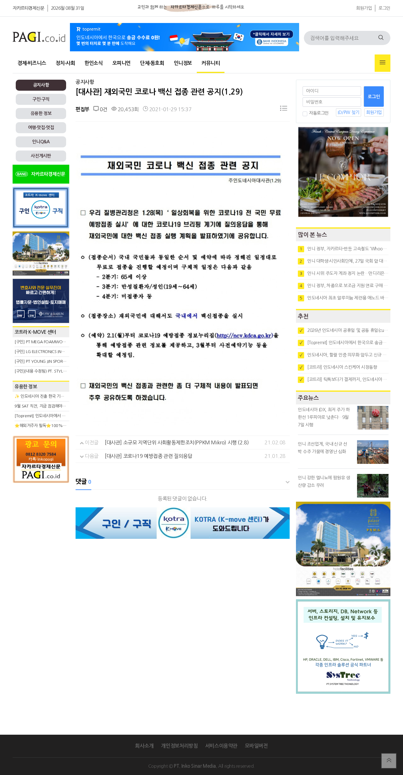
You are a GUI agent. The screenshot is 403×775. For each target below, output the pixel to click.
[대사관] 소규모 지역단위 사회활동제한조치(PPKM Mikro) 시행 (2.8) (177, 442)
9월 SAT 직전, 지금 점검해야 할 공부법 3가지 (52, 406)
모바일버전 (256, 746)
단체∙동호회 (152, 63)
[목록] (283, 109)
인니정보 (183, 63)
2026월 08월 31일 (67, 8)
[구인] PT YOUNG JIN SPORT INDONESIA (50, 361)
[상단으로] (389, 761)
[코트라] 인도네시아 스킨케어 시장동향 (338, 367)
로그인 (384, 8)
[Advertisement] (41, 543)
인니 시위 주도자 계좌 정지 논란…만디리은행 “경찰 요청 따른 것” (344, 273)
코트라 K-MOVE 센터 (35, 332)
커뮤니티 (211, 63)
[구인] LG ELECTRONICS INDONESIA (45, 352)
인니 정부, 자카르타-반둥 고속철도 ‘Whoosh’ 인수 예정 (344, 249)
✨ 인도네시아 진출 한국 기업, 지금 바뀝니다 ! (53, 396)
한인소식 (93, 63)
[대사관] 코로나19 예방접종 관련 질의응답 (148, 456)
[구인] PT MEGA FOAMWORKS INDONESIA (52, 342)
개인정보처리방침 (179, 746)
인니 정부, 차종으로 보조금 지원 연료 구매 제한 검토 (344, 285)
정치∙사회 (65, 63)
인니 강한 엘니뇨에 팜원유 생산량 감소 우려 (324, 481)
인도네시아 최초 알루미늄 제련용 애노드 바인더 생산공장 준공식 (344, 298)
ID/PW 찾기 (348, 112)
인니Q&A (40, 142)
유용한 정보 (41, 113)
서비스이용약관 (221, 746)
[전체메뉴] (382, 63)
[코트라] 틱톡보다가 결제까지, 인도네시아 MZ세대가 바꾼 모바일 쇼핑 (344, 379)
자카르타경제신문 (28, 8)
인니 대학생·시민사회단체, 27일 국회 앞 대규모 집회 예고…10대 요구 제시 (344, 261)
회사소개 (144, 746)
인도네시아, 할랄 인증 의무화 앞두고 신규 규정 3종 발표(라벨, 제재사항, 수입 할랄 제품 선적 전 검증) (344, 355)
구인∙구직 (40, 99)
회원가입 (364, 8)
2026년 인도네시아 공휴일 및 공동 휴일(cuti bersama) (344, 330)
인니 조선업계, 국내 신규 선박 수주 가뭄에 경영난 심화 (322, 448)
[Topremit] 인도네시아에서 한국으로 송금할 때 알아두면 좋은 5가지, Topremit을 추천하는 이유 (344, 342)
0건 (103, 109)
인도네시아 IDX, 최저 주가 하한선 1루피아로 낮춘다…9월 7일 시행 (324, 417)
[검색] (381, 38)
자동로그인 (319, 113)
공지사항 (41, 85)
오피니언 (121, 63)
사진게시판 (41, 156)
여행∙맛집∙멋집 (41, 127)
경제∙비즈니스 (31, 63)
